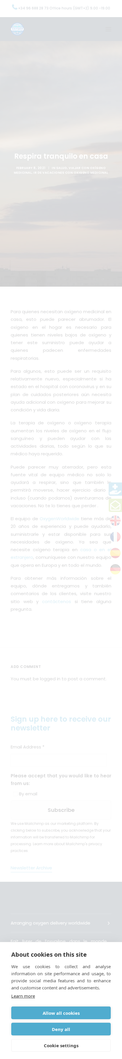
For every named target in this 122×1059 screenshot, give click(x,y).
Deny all (61, 1029)
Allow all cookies (61, 1013)
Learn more (23, 996)
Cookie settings (61, 1045)
